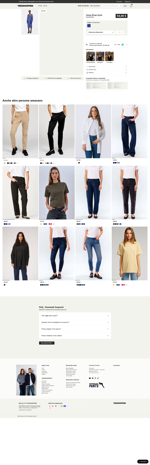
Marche (43, 374)
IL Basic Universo (46, 391)
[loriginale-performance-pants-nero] (8, 163)
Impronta (44, 382)
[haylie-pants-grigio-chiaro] (13, 163)
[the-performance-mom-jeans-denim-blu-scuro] (77, 224)
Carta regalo (69, 375)
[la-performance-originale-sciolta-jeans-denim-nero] (115, 162)
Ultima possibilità (95, 5)
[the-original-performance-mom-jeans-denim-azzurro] (81, 224)
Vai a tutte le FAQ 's (46, 343)
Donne (45, 5)
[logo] (25, 6)
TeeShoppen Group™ (32, 416)
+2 (16, 163)
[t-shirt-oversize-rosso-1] (49, 224)
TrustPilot (79, 403)
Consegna (44, 371)
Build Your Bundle (83, 5)
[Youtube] (90, 378)
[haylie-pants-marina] (11, 163)
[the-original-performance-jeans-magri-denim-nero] (42, 285)
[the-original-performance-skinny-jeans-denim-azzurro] (44, 285)
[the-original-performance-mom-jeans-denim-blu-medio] (82, 224)
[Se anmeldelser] (107, 11)
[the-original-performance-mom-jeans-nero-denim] (79, 224)
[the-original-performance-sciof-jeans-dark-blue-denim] (114, 162)
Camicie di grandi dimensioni (73, 382)
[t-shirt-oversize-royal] (46, 224)
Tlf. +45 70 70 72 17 (94, 372)
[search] (121, 5)
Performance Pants (71, 372)
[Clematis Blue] (89, 25)
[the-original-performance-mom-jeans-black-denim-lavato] (84, 224)
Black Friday (45, 393)
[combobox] (111, 5)
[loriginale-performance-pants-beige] (4, 163)
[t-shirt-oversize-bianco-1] (42, 224)
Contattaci (91, 368)
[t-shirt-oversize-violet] (44, 224)
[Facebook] (92, 378)
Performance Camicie (71, 369)
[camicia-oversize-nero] (79, 162)
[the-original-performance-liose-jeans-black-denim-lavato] (119, 162)
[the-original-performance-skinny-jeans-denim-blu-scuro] (41, 285)
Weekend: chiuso (93, 371)
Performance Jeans (71, 371)
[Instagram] (95, 378)
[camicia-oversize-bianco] (77, 162)
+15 (53, 224)
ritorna (43, 369)
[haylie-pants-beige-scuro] (9, 163)
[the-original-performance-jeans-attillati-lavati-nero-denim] (48, 285)
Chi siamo (119, 1)
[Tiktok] (98, 378)
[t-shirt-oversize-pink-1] (51, 224)
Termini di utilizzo (46, 384)
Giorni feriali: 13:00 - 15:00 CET (97, 369)
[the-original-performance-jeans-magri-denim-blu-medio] (46, 285)
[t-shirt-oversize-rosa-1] (48, 224)
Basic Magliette (70, 368)
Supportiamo (45, 388)
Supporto (127, 1)
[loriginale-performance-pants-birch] (6, 163)
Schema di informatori (47, 390)
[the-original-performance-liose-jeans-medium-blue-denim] (117, 162)
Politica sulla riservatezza (48, 385)
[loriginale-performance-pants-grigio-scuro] (15, 163)
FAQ (43, 368)
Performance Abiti (70, 374)
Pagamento (44, 372)
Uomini (40, 5)
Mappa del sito (45, 387)
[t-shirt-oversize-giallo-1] (41, 224)
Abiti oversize (69, 387)
